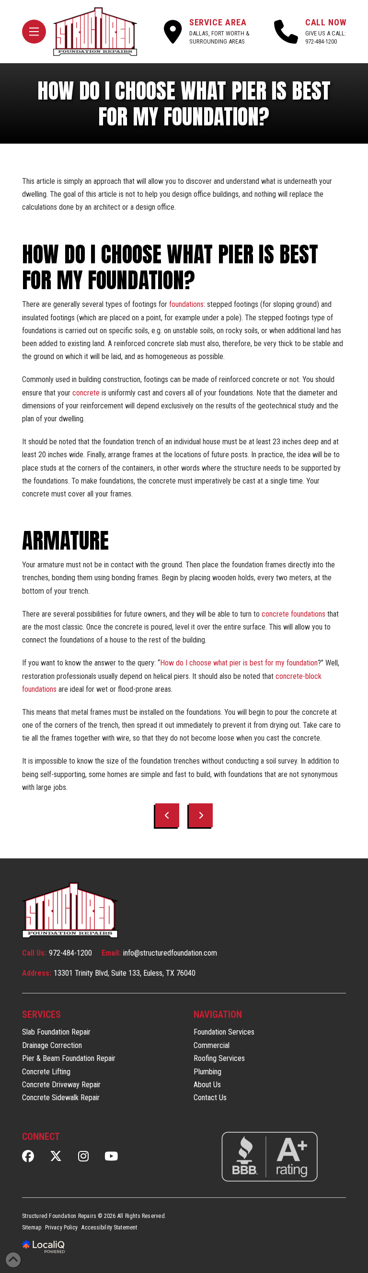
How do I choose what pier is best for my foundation (239, 662)
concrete (86, 392)
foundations (186, 304)
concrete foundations (293, 614)
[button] (34, 32)
